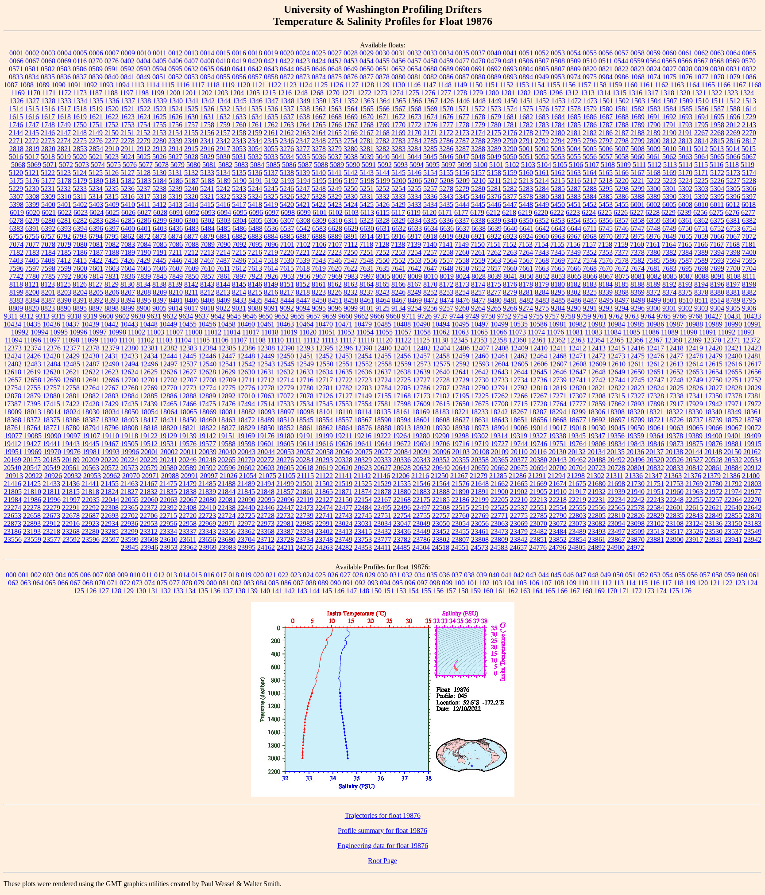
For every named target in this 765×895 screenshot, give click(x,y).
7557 (446, 260)
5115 (701, 164)
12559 (402, 364)
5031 (239, 156)
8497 (622, 300)
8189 (653, 284)
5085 (273, 164)
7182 (16, 252)
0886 (446, 77)
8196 (717, 284)
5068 (18, 164)
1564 (351, 109)
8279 (510, 292)
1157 (584, 85)
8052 (542, 276)
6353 (558, 220)
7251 (366, 252)
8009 (415, 276)
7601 (96, 268)
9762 (616, 316)
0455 (382, 61)
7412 (64, 260)
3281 (366, 148)
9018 (207, 308)
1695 (717, 117)
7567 (526, 260)
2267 (701, 132)
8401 (176, 300)
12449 (265, 356)
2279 (143, 140)
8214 (239, 292)
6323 (366, 220)
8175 (494, 284)
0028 (351, 53)
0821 (606, 69)
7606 (160, 268)
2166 (351, 132)
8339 (606, 292)
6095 (240, 212)
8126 (80, 284)
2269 (733, 132)
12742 (597, 380)
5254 (398, 188)
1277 (444, 93)
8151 (287, 284)
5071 (50, 164)
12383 (188, 348)
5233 (80, 188)
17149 (363, 396)
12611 (636, 364)
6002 (653, 204)
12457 (421, 356)
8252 (430, 292)
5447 (510, 204)
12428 (51, 356)
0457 (414, 61)
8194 (701, 284)
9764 (648, 316)
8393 (112, 300)
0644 (287, 69)
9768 (695, 316)
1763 (287, 124)
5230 (32, 188)
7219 (271, 252)
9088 (255, 308)
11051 (327, 332)
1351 (335, 101)
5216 (574, 180)
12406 (461, 348)
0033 (430, 53)
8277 (494, 292)
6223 (573, 212)
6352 (542, 220)
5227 (733, 180)
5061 (653, 156)
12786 (421, 388)
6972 (621, 236)
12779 (285, 388)
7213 (207, 252)
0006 (96, 53)
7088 (192, 244)
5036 (319, 156)
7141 (446, 244)
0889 (494, 77)
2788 (478, 140)
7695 (685, 268)
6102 (335, 212)
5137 (271, 172)
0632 (191, 69)
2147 (64, 132)
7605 (144, 268)
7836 (128, 276)
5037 (335, 156)
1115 (167, 85)
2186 (606, 132)
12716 (304, 380)
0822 (621, 69)
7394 (717, 252)
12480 (733, 356)
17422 (71, 404)
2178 (526, 132)
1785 (574, 124)
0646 (319, 69)
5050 (510, 156)
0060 (669, 53)
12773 (188, 388)
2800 (653, 140)
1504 (654, 101)
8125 (64, 284)
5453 (606, 204)
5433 (414, 204)
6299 (160, 220)
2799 (637, 140)
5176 (32, 180)
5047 (462, 156)
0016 (239, 53)
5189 (223, 180)
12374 (32, 348)
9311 (11, 316)
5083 (241, 164)
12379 (110, 348)
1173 (80, 93)
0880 (398, 77)
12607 (558, 364)
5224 (685, 180)
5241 (207, 188)
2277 (111, 140)
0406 (175, 61)
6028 (160, 212)
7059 (701, 236)
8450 (319, 300)
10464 (304, 324)
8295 (558, 292)
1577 (558, 109)
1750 (80, 124)
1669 (351, 117)
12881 (71, 396)
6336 (446, 220)
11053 (346, 332)
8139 (175, 284)
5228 (749, 180)
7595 (749, 260)
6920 (462, 236)
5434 (430, 204)
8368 (621, 292)
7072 (749, 236)
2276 (96, 140)
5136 (255, 172)
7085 (160, 244)
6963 (558, 236)
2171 (430, 132)
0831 (733, 69)
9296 (637, 308)
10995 (59, 332)
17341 (694, 396)
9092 (287, 308)
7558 (462, 260)
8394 (128, 300)
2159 (255, 132)
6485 (223, 228)
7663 (542, 268)
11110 (275, 340)
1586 (701, 109)
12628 (207, 372)
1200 (173, 93)
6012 (733, 204)
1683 (542, 117)
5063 (685, 156)
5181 (112, 180)
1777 (446, 124)
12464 (538, 356)
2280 (159, 140)
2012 (733, 124)
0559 (637, 61)
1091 (74, 85)
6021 (49, 212)
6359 (653, 220)
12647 (577, 372)
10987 (675, 324)
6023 (80, 212)
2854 (96, 148)
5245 (271, 188)
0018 (255, 53)
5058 (621, 156)
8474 (447, 300)
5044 (414, 156)
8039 (494, 276)
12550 (324, 364)
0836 (64, 77)
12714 (285, 380)
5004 (574, 148)
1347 (271, 101)
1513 (749, 101)
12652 (675, 372)
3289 (494, 148)
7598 (48, 268)
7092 (239, 244)
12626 (168, 372)
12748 (675, 380)
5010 (669, 148)
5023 (111, 156)
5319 (175, 196)
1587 (717, 109)
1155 (553, 85)
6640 (510, 228)
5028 (191, 156)
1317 (651, 93)
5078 (162, 164)
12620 (51, 372)
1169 (18, 93)
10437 (71, 324)
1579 (590, 109)
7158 (605, 244)
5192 (271, 180)
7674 (637, 268)
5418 (255, 204)
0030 (382, 53)
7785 (48, 276)
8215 (255, 292)
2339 (175, 140)
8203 (64, 292)
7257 (430, 252)
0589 (96, 69)
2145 (32, 132)
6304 (239, 220)
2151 (127, 132)
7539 (303, 260)
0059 (653, 53)
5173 (733, 172)
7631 (366, 268)
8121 (32, 284)
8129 (111, 284)
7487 (223, 260)
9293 (606, 308)
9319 (90, 316)
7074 (16, 244)
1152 (507, 85)
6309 (319, 220)
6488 (255, 228)
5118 (732, 164)
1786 (590, 124)
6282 (80, 220)
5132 (191, 172)
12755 (32, 388)
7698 (701, 268)
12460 (480, 356)
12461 (499, 356)
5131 (175, 172)
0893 (510, 77)
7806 (80, 276)
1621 (96, 117)
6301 (192, 220)
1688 (621, 117)
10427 (713, 316)
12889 (207, 396)
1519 (96, 109)
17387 (12, 404)
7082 (112, 244)
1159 (615, 85)
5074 (98, 164)
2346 (287, 140)
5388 (637, 196)
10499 (499, 324)
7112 (351, 244)
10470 (324, 324)
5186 (176, 180)
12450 (285, 356)
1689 (637, 117)
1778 (462, 124)
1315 (619, 93)
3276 (287, 148)
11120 (384, 340)
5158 (494, 172)
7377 (621, 252)
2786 (446, 140)
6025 (112, 212)
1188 (111, 93)
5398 (16, 204)
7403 (16, 260)
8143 (207, 284)
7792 (64, 276)
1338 (144, 101)
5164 (590, 172)
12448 (246, 356)
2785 (430, 140)
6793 (80, 236)
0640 (223, 69)
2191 (685, 132)
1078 (717, 77)
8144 (223, 284)
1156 (569, 85)
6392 (48, 228)
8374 (669, 292)
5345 (462, 196)
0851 (159, 77)
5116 (716, 164)
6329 (398, 220)
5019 (64, 156)
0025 (319, 53)
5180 (96, 180)
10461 (265, 324)
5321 (207, 196)
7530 (287, 260)
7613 (255, 268)
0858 (271, 77)
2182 (590, 132)
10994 (39, 332)
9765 (664, 316)
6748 (653, 228)
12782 (343, 388)
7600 (80, 268)
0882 (430, 77)
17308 (597, 396)
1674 (430, 117)
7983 (351, 276)
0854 (207, 77)
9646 (250, 316)
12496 (149, 364)
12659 (52, 380)
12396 (344, 348)
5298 (621, 188)
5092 (385, 164)
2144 (16, 132)
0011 (159, 53)
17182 (441, 396)
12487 (91, 364)
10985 (636, 324)
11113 (329, 340)
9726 (424, 316)
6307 (287, 220)
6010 (701, 204)
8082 (654, 276)
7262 (494, 252)
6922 (494, 236)
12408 (500, 348)
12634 (324, 372)
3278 (319, 148)
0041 (510, 53)
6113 (367, 212)
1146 (414, 85)
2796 (590, 140)
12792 (519, 388)
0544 (621, 61)
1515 (32, 109)
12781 (324, 388)
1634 (255, 117)
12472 (597, 356)
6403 (160, 228)
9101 (366, 308)
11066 (498, 332)
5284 (542, 188)
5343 (446, 196)
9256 (430, 308)
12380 (130, 348)
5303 (701, 188)
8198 (749, 284)
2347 (303, 140)
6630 (367, 228)
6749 (669, 228)
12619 (32, 372)
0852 (175, 77)
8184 (606, 284)
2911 (128, 148)
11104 (182, 340)
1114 (152, 85)
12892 (227, 396)
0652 (398, 69)
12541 (227, 364)
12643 (499, 372)
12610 (617, 364)
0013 (191, 53)
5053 (558, 156)
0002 (32, 53)
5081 (209, 164)
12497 (169, 364)
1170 (33, 93)
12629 (227, 372)
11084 (612, 332)
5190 (239, 180)
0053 (558, 53)
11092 (726, 332)
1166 (723, 85)
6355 (590, 220)
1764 (303, 124)
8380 (717, 292)
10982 (577, 324)
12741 (577, 380)
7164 (669, 244)
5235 (111, 188)
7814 (96, 276)
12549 (305, 364)
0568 (717, 61)
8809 (16, 308)
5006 (606, 148)
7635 (382, 268)
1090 (58, 85)
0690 (462, 69)
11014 (231, 332)
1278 (460, 93)
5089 (337, 164)
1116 (182, 85)
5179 (80, 180)
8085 (670, 276)
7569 (558, 260)
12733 (499, 380)
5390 (669, 196)
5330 (351, 196)
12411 (558, 348)
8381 (733, 292)
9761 (600, 316)
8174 (478, 284)
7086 (176, 244)
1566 (382, 109)
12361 (537, 340)
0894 (526, 77)
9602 (122, 316)
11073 (517, 332)
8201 (48, 292)
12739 (558, 380)
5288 (590, 188)
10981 (558, 324)
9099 (351, 308)
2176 (510, 132)
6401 (144, 228)
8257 (478, 292)
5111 (639, 164)
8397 (160, 300)
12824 (655, 388)
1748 (48, 124)
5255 (414, 188)
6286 (144, 220)
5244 (255, 188)
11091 (707, 332)
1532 (223, 109)
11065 (479, 332)
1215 (269, 93)
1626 (175, 117)
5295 (606, 188)
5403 (96, 204)
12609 (597, 364)
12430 (90, 356)
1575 (526, 109)
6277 (748, 212)
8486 (574, 300)
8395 (144, 300)
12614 (694, 364)
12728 (441, 380)
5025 (143, 156)
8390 (64, 300)
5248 (319, 188)
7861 (223, 276)
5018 (48, 156)
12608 (578, 364)
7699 (717, 268)
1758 (207, 124)
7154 (541, 244)
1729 (749, 117)
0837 (80, 77)
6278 (16, 220)
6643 (558, 228)
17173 (421, 396)
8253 (446, 292)
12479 (713, 356)
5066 (733, 156)
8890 (64, 308)
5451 (574, 204)
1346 (255, 101)
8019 (447, 276)
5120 (16, 172)
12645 (538, 372)
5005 (590, 148)
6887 (303, 236)
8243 (382, 292)
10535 (519, 324)
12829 (752, 388)
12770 (168, 388)
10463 (285, 324)
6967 (574, 236)
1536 (271, 109)
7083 (128, 244)
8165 (382, 284)
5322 (223, 196)
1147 (429, 85)
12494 (130, 364)
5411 (144, 204)
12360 (517, 340)
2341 (207, 140)
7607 (176, 268)
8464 (383, 300)
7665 (558, 268)
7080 (80, 244)
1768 (366, 124)
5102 (512, 164)
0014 (207, 53)
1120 (243, 85)
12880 (51, 396)
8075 (622, 276)
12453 (343, 356)
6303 (223, 220)
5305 (733, 188)
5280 (478, 188)
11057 (403, 332)
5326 (287, 196)
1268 (316, 93)
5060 (637, 156)
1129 (383, 85)
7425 (111, 260)
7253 (398, 252)
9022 (223, 308)
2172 (446, 132)
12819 (558, 388)
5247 (303, 188)
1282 (524, 93)
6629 (351, 228)
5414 (191, 204)
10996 (78, 332)
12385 (227, 348)
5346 (478, 196)
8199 (16, 292)
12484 (52, 364)
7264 (526, 252)
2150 (111, 132)
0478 (478, 61)
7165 (685, 244)
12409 (519, 348)
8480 (494, 300)
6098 (288, 212)
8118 (16, 284)
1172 (64, 93)
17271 (558, 396)
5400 (48, 204)
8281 (526, 292)
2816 (733, 140)
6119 (414, 212)
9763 (632, 316)
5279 (462, 188)
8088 (702, 276)
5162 (558, 172)
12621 (71, 372)
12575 (441, 364)
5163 (574, 172)
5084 (257, 164)
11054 (365, 332)
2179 (542, 132)
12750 (713, 380)
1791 (669, 124)
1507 (670, 101)
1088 (26, 85)
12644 (519, 372)
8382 (749, 292)
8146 (255, 284)
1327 (32, 101)
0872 (287, 77)
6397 (112, 228)
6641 (526, 228)
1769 (382, 124)
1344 (223, 101)
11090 (688, 332)
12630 (246, 372)
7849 (176, 276)
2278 (127, 140)
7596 (16, 268)
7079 (64, 244)
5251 (366, 188)
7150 (478, 244)
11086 (650, 332)
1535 (255, 109)
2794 (558, 140)
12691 (91, 380)
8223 (319, 292)
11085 (631, 332)
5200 (399, 180)
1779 (478, 124)
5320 (191, 196)
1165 (708, 85)
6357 (621, 220)
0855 (223, 77)
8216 (271, 292)
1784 (558, 124)
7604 (128, 268)
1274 (396, 93)
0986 (621, 77)
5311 (80, 196)
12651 (655, 372)
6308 (303, 220)
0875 (335, 77)
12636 (363, 372)
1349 (303, 101)
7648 (446, 268)
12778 (265, 388)
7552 (398, 260)
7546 (335, 260)
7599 (64, 268)
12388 (266, 348)
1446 (463, 101)
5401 (64, 204)
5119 (747, 164)
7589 (701, 260)
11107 (238, 340)
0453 (351, 61)
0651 (382, 69)
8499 (654, 300)
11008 (193, 332)
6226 (621, 212)
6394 (80, 228)
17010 (246, 396)
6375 (717, 220)
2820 (48, 148)
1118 (213, 85)
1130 (398, 85)
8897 (96, 308)
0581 (32, 69)
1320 (683, 93)
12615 (713, 364)
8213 (223, 292)
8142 (191, 284)
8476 (463, 300)
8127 (96, 284)
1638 (303, 117)
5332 (382, 196)
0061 (685, 53)
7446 (175, 260)
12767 (110, 388)
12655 (733, 372)
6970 (606, 236)
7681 (653, 268)
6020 (33, 212)
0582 (48, 69)
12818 (538, 388)
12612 (655, 364)
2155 (191, 132)
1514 (16, 109)
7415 (80, 260)
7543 (319, 260)
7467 (207, 260)
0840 (111, 77)
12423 (752, 348)
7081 (96, 244)
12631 (265, 372)
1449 (494, 101)
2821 (64, 148)
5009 (653, 148)
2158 (239, 132)
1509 (686, 101)
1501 (606, 101)
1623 (127, 117)
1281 (508, 93)
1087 (11, 85)
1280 (492, 93)
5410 (128, 204)
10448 (149, 324)
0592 (127, 69)
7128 (382, 244)
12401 (402, 348)
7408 (48, 260)
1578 (574, 109)
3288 (478, 148)
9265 (494, 308)
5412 (159, 204)
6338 (478, 220)
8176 (510, 284)
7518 (271, 260)
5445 (478, 204)
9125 (382, 308)
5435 (446, 204)
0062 (701, 53)
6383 (16, 228)
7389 (701, 252)
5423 (335, 204)
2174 (478, 132)
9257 (446, 308)
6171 (445, 212)
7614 (271, 268)
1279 (476, 93)
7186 (80, 252)
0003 (48, 53)
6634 (431, 228)
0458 (430, 61)
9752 (504, 316)
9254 (414, 308)
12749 (694, 380)
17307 (577, 396)
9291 (590, 308)
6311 (351, 220)
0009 (128, 53)
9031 (239, 308)
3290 (510, 148)
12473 (616, 356)
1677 (462, 117)
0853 (191, 77)
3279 (335, 148)
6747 (637, 228)
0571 (16, 69)
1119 (228, 85)
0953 (558, 77)
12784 (382, 388)
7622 (351, 268)
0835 (48, 77)
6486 (239, 228)
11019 (289, 332)
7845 (160, 276)
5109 (624, 164)
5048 (478, 156)
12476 (655, 356)
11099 (89, 340)
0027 (335, 53)
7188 (112, 252)
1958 (717, 124)
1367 (431, 101)
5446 (494, 204)
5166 (621, 172)
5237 (143, 188)
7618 (303, 268)
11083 (593, 332)
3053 (239, 148)
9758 (568, 316)
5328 (319, 196)
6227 (637, 212)
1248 (301, 93)
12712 (265, 380)
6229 (668, 212)
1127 (352, 85)
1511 (717, 101)
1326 (16, 101)
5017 (32, 156)
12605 (519, 364)
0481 (510, 61)
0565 (669, 61)
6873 (159, 236)
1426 (447, 101)
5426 (382, 204)
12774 (207, 388)
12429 (71, 356)
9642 (218, 316)
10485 (382, 324)
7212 (191, 252)
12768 (129, 388)
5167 (637, 172)
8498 (638, 300)
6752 (717, 228)
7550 (382, 260)
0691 (478, 69)
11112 (311, 340)
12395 (324, 348)
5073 (82, 164)
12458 (441, 356)
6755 (16, 236)
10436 (51, 324)
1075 (669, 77)
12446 (207, 356)
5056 (590, 156)
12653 (694, 372)
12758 (71, 388)
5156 (462, 172)
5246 (287, 188)
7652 (478, 268)
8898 (111, 308)
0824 (653, 69)
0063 (717, 53)
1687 (606, 117)
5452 (590, 204)
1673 (414, 117)
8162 (335, 284)
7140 (430, 244)
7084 (144, 244)
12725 (402, 380)
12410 (539, 348)
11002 (136, 332)
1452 (542, 101)
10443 (129, 324)
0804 (526, 69)
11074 (536, 332)
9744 (456, 316)
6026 (128, 212)
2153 (159, 132)
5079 (177, 164)
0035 (462, 53)
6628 (335, 228)
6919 (446, 236)
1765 (319, 124)
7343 (542, 252)
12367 (654, 340)
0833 (16, 77)
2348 (319, 140)
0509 (574, 61)
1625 (159, 117)
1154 (538, 85)
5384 (590, 196)
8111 (749, 276)
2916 (207, 148)
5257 (430, 188)
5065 (717, 156)
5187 (192, 180)
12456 (402, 356)
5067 (749, 156)
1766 (335, 124)
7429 (143, 260)
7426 (127, 260)
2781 (366, 140)
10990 (733, 324)
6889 (335, 236)
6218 (509, 212)
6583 (319, 228)
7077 (32, 244)
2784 (414, 140)
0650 (366, 69)
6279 (32, 220)
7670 (606, 268)
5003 (558, 148)
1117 (198, 85)
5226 (717, 180)
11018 (269, 332)
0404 (143, 61)
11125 (421, 340)
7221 (303, 252)
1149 (460, 85)
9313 (42, 316)
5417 (239, 204)
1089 (42, 85)
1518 (80, 109)
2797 (606, 140)
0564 (653, 61)
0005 (80, 53)
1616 (32, 117)
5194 (303, 180)
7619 (319, 268)
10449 (168, 324)
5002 (542, 148)
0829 (701, 69)
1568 (414, 109)
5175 (16, 180)
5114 (685, 164)
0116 (80, 61)
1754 (143, 124)
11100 (108, 340)
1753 (127, 124)
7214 (223, 252)
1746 (16, 124)
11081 (574, 332)
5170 (685, 172)
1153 (522, 85)
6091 (176, 212)
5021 (96, 156)
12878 (12, 396)
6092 (192, 212)
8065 (574, 276)
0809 (574, 69)
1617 (48, 117)
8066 (590, 276)
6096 (256, 212)
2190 (669, 132)
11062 (441, 332)
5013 (717, 148)
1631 (207, 117)
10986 (655, 324)
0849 (143, 77)
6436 (176, 228)
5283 (526, 188)
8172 (446, 284)
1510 (702, 101)
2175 (494, 132)
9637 (202, 316)
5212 (510, 180)
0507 (542, 61)
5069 (34, 164)
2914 (175, 148)
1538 (303, 109)
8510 (686, 300)
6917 (414, 236)
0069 (64, 61)
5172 (717, 172)
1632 (223, 117)
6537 (287, 228)
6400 (128, 228)
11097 (51, 340)
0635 (207, 69)
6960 (542, 236)
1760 (239, 124)
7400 (749, 252)
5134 (223, 172)
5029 (207, 156)
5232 (64, 188)
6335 (430, 220)
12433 (129, 356)
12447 (227, 356)
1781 (510, 124)
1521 (127, 109)
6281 (64, 220)
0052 (542, 53)
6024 (96, 212)
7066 (717, 236)
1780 (494, 124)
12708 (207, 380)
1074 (653, 77)
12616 (733, 364)
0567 (701, 61)
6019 (17, 212)
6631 (383, 228)
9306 (749, 308)
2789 (494, 140)
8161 (319, 284)
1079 (733, 77)
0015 (223, 53)
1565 (366, 109)
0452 (335, 61)
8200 (32, 292)
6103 (351, 212)
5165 (606, 172)
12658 (32, 380)
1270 (332, 93)
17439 (149, 404)
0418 (223, 61)
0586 (80, 69)
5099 (464, 164)
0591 (111, 69)
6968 (590, 236)
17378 (733, 396)
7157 (589, 244)
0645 (303, 69)
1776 (430, 124)
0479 (494, 61)
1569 (430, 109)
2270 (749, 132)
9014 (175, 308)
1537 (287, 109)
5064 (701, 156)
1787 (606, 124)
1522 (143, 109)
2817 (749, 140)
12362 (556, 340)
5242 (223, 188)
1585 (685, 109)
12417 (655, 348)
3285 (430, 148)
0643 (271, 69)
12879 (32, 396)
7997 (367, 276)
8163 (351, 284)
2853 (80, 148)
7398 (733, 252)
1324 (747, 93)
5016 (16, 156)
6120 (429, 212)
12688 (71, 380)
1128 (367, 85)
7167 (717, 244)
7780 (32, 276)
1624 (143, 117)
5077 (146, 164)
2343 (239, 140)
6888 (319, 236)
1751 (96, 124)
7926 (271, 276)
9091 (271, 308)
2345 (271, 140)
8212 (207, 292)
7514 (255, 260)
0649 (351, 69)
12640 (441, 372)
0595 (175, 69)
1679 (494, 117)
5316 (127, 196)
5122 (48, 172)
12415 (616, 348)
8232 (351, 292)
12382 (169, 348)
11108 (257, 340)
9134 (398, 308)
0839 (96, 77)
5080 (193, 164)
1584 (669, 109)
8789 (733, 300)
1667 (319, 117)
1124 (305, 85)
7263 (510, 252)
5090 (353, 164)
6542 (303, 228)
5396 (733, 196)
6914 (366, 236)
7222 (319, 252)
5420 (287, 204)
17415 (51, 404)
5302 (685, 188)
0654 (414, 69)
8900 (143, 308)
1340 (176, 101)
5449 (542, 204)
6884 (271, 236)
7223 (335, 252)
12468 (558, 356)
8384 (32, 300)
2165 (335, 132)
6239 (684, 212)
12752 (752, 380)
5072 (66, 164)
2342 (223, 140)
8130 (127, 284)
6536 (271, 228)
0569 (733, 61)
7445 (159, 260)
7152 (509, 244)
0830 (717, 69)
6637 (463, 228)
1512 (733, 101)
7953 (287, 276)
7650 (462, 268)
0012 (175, 53)
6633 (415, 228)
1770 (398, 124)
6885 (287, 236)
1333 (64, 101)
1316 (635, 93)
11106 (220, 340)
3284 (414, 148)
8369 (637, 292)
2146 (48, 132)
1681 (510, 117)
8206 (112, 292)
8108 (733, 276)
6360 (669, 220)
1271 (348, 93)
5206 (415, 180)
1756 (175, 124)
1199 (157, 93)
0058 (637, 53)
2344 (255, 140)
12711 (246, 380)
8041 (510, 276)
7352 (590, 252)
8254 (462, 292)
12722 (343, 380)
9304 (717, 308)
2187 (621, 132)
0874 (319, 77)
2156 (207, 132)
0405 (159, 61)
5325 (271, 196)
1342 (208, 101)
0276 (111, 61)
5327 (303, 196)
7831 (112, 276)
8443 (271, 300)
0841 (127, 77)
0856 (239, 77)
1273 (380, 93)
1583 (653, 109)
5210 (478, 180)
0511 (605, 61)
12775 (227, 388)
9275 (542, 308)
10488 (402, 324)
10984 (616, 324)
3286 (446, 148)
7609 (192, 268)
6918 (430, 236)
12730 (480, 380)
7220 (287, 252)
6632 (399, 228)
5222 (653, 180)
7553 (414, 260)
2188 (637, 132)
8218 (303, 292)
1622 (111, 117)
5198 (367, 180)
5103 (528, 164)
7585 (653, 260)
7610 (208, 268)
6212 (493, 212)
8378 (701, 292)
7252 (382, 252)
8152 (303, 284)
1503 (638, 101)
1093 (106, 85)
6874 (175, 236)
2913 (159, 148)
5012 (701, 148)
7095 (255, 244)
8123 (48, 284)
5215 (558, 180)
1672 (398, 117)
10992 (20, 332)
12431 (110, 356)
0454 (366, 61)
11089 (669, 332)
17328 (655, 396)
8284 (542, 292)
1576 (542, 109)
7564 (510, 260)
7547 (351, 260)
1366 (415, 101)
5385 (606, 196)
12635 (343, 372)
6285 (128, 220)
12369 (693, 340)
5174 (749, 172)
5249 (335, 188)
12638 (402, 372)
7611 (223, 268)
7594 (733, 260)
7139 (414, 244)
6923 (510, 236)
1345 (239, 101)
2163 (303, 132)
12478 (694, 356)
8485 (558, 300)
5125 (96, 172)
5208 (447, 180)
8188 (637, 284)
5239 (175, 188)
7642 (414, 268)
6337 (462, 220)
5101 (496, 164)
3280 (351, 148)
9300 (653, 308)
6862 (127, 236)
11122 (402, 340)
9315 (58, 316)
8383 (16, 300)
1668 (335, 117)
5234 (96, 188)
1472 (574, 101)
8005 (383, 276)
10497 (480, 324)
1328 (48, 101)
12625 (149, 372)
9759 (584, 316)
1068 (637, 77)
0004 (64, 53)
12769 (149, 388)
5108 (608, 164)
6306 (271, 220)
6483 (192, 228)
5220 (621, 180)
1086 (749, 77)
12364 (595, 340)
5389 (653, 196)
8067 (606, 276)
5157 (478, 172)
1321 (699, 93)
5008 (637, 148)
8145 (239, 284)
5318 (159, 196)
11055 (384, 332)
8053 (558, 276)
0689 (446, 69)
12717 (324, 380)
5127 (127, 172)
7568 (542, 260)
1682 (526, 117)
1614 (749, 109)
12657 (13, 380)
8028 (478, 276)
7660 (510, 268)
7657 (494, 268)
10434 (12, 324)
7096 (271, 244)
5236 (127, 188)
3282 (382, 148)
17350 (713, 396)
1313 (587, 93)
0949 (542, 77)
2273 (48, 140)
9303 (701, 308)
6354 (574, 220)
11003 (155, 332)
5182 (128, 180)
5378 (526, 196)
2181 (574, 132)
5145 (398, 172)
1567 (398, 109)
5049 (494, 156)
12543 (266, 364)
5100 (480, 164)
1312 (571, 93)
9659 (329, 316)
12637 (382, 372)
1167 (739, 85)
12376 (52, 348)
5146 (414, 172)
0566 (685, 61)
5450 (558, 204)
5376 (494, 196)
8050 (526, 276)
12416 (636, 348)
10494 (441, 324)
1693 (685, 117)
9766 (679, 316)
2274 (64, 140)
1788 (621, 124)
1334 (80, 101)
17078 (304, 396)
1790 (653, 124)
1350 (319, 101)
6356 (606, 220)
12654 (713, 372)
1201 (189, 93)
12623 (110, 372)
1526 (207, 109)
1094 (122, 85)
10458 (227, 324)
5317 (143, 196)
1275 (412, 93)
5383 (574, 196)
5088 (321, 164)
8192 (669, 284)
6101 (320, 212)
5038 (351, 156)
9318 (74, 316)
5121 (32, 172)
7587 (685, 260)
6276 (732, 212)
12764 (90, 388)
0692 (494, 69)
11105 (201, 340)
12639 (421, 372)
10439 (90, 324)
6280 (48, 220)
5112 (654, 164)
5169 (669, 172)
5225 (701, 180)
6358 (637, 220)
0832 (749, 69)
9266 (510, 308)
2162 (287, 132)
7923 (255, 276)
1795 (701, 124)
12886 (168, 396)
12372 (751, 340)
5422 (319, 204)
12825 (675, 388)
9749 (472, 316)
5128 (143, 172)
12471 (577, 356)
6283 (96, 220)
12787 (441, 388)
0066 (16, 61)
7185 (64, 252)
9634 (186, 316)
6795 (111, 236)
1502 (622, 101)
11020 (308, 332)
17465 (168, 404)
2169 (398, 132)
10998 (117, 332)
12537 (188, 364)
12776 (246, 388)
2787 (462, 140)
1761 (255, 124)
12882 (90, 396)
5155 (446, 172)
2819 (32, 148)
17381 (752, 396)
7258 (446, 252)
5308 (32, 196)
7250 (351, 252)
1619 (80, 117)
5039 (366, 156)
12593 (480, 364)
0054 (574, 53)
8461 (367, 300)
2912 (143, 148)
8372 (653, 292)
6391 (32, 228)
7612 (239, 268)
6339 (494, 220)
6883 (255, 236)
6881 (223, 236)
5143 (366, 172)
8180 (558, 284)
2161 (271, 132)
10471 (343, 324)
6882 (239, 236)
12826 (694, 388)
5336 (430, 196)
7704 (749, 268)
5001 (526, 148)
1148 (445, 85)
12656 (752, 372)
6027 (144, 212)
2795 (574, 140)
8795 (749, 300)
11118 (366, 340)
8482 (526, 300)
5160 (526, 172)
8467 (399, 300)
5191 (255, 180)
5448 (526, 204)
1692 (669, 117)
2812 (669, 140)
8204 (80, 292)
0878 (382, 77)
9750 (488, 316)
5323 (239, 196)
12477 (675, 356)
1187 (95, 93)
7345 (558, 252)
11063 (460, 332)
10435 (32, 324)
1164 (692, 85)
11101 (127, 340)
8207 (128, 292)
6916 (398, 236)
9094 (303, 308)
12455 (382, 356)
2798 (621, 140)
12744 (616, 380)
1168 (754, 85)
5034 (287, 156)
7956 (303, 276)
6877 (191, 236)
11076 (555, 332)
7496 (239, 260)
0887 (462, 77)
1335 (96, 101)
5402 (80, 204)
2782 (382, 140)
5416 (223, 204)
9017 (191, 308)
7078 (48, 244)
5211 (494, 180)
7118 (366, 244)
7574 (590, 260)
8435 (255, 300)
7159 (621, 244)
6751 (701, 228)
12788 (460, 388)
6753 (733, 228)
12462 (519, 356)
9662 (361, 316)
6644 (574, 228)
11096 (32, 340)
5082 (225, 164)
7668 (590, 268)
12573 (422, 364)
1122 (274, 85)
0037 (478, 53)
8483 (542, 300)
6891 (351, 236)
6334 (414, 220)
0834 (32, 77)
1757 (191, 124)
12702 (169, 380)
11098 (70, 340)
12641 (460, 372)
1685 (574, 117)
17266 (519, 396)
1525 (191, 109)
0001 (16, 53)
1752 (111, 124)
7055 (685, 236)
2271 (16, 140)
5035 (303, 156)
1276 (428, 93)
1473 (590, 101)
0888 (478, 77)
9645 (234, 316)
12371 (732, 340)
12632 (285, 372)
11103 (164, 340)
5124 (80, 172)
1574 (510, 109)
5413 (175, 204)
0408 (207, 61)
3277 (303, 148)
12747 (655, 380)
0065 (749, 53)
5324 (255, 196)
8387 (48, 300)
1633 (239, 117)
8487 (590, 300)
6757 (48, 236)
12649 (616, 372)
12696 (110, 380)
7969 (335, 276)
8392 (96, 300)
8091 (718, 276)
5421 (303, 204)
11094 (13, 340)
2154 (175, 132)
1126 (336, 85)
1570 (446, 109)
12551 (344, 364)
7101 (287, 244)
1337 (128, 101)
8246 (398, 292)
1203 (221, 93)
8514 (717, 300)
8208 (144, 292)
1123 (290, 85)
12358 (498, 340)
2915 (191, 148)
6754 (749, 228)
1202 (205, 93)
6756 (32, 236)
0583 (64, 69)
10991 (752, 324)
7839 (144, 276)
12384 (207, 348)
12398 (363, 348)
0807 (558, 69)
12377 (71, 348)
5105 (560, 164)
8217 (287, 292)
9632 (170, 316)
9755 (536, 316)
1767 (351, 124)
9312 (26, 316)
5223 (669, 180)
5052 (542, 156)
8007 (399, 276)
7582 (637, 260)
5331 (366, 196)
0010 (144, 53)
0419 (239, 61)
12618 (12, 372)
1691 (653, 117)
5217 (590, 180)
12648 (597, 372)
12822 (616, 388)
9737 (440, 316)
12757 (51, 388)
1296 (556, 93)
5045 (430, 156)
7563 (494, 260)
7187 (96, 252)
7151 (494, 244)
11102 (145, 340)
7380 (653, 252)
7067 (733, 236)
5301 (669, 188)
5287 (574, 188)
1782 (526, 124)
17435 (129, 404)
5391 (685, 196)
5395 (717, 196)
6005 (669, 204)
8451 (335, 300)
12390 (285, 348)
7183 (32, 252)
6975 (637, 236)
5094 (417, 164)
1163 (677, 85)
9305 (733, 308)
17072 (285, 396)
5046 (446, 156)
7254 (414, 252)
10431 (733, 316)
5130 (159, 172)
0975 (590, 77)
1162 (661, 85)
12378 (91, 348)
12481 (752, 356)
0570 (749, 61)
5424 (351, 204)
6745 (606, 228)
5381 (558, 196)
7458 (191, 260)
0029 (366, 53)
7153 (525, 244)
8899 (127, 308)
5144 (382, 172)
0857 (255, 77)
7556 (430, 260)
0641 (239, 69)
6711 (590, 228)
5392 (701, 196)
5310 (64, 196)
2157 (223, 132)
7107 (335, 244)
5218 (606, 180)
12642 (480, 372)
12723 (363, 380)
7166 (701, 244)
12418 (675, 348)
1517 (64, 109)
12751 (733, 380)
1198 (142, 93)
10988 (694, 324)
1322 (715, 93)
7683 (669, 268)
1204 (237, 93)
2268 (717, 132)
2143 (749, 124)
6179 (477, 212)
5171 (701, 172)
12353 (478, 340)
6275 (716, 212)
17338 (675, 396)
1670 (366, 117)
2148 (80, 132)
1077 (701, 77)
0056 (606, 53)
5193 (287, 180)
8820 (32, 308)
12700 (130, 380)
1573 (494, 109)
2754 (351, 140)
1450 (510, 101)
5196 (335, 180)
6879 (207, 236)
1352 (351, 101)
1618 (64, 117)
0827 (669, 69)
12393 (305, 348)
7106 (319, 244)
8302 (574, 292)
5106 (576, 164)
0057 (621, 53)
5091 (369, 164)
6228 (652, 212)
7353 (606, 252)
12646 (558, 372)
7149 (462, 244)
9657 (313, 316)
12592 (461, 364)
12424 (12, 356)
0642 (255, 69)
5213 (526, 180)
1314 (603, 93)
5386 (621, 196)
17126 (324, 396)
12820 (577, 388)
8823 (48, 308)
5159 (510, 172)
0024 (303, 53)
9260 (462, 308)
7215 (239, 252)
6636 (447, 228)
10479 (363, 324)
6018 (749, 204)
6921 (478, 236)
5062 (669, 156)
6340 (510, 220)
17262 (499, 396)
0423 (303, 61)
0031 (398, 53)
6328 (382, 220)
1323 (731, 93)
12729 (460, 380)
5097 (448, 164)
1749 (64, 124)
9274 (526, 308)
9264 (478, 308)
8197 (733, 284)
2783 (398, 140)
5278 (446, 188)
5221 (637, 180)
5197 (351, 180)
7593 (717, 260)
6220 (541, 212)
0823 (637, 69)
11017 (250, 332)
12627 (188, 372)
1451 (526, 101)
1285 (540, 93)
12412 (577, 348)
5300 (653, 188)
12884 (129, 396)
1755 (159, 124)
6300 (176, 220)
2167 (366, 132)
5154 (430, 172)
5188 (208, 180)
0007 (112, 53)
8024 (463, 276)
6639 (494, 228)
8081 (638, 276)
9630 (138, 316)
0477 (462, 61)
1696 (733, 117)
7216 (255, 252)
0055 (590, 53)
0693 (510, 69)
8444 (287, 300)
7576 (606, 260)
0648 (335, 69)
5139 (303, 172)
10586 (538, 324)
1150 (476, 85)
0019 (271, 53)
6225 (605, 212)
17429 (110, 404)
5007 (621, 148)
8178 (526, 284)
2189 (653, 132)
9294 (621, 308)
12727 (421, 380)
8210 (176, 292)
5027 (175, 156)
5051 (526, 156)
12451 (304, 356)
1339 (160, 101)
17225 (480, 396)
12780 (304, 388)
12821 (597, 388)
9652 (281, 316)
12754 (12, 388)
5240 (191, 188)
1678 (478, 117)
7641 (398, 268)
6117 (398, 212)
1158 (600, 85)
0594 (159, 69)
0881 (414, 77)
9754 (520, 316)
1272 (364, 93)
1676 (446, 117)
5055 (574, 156)
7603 (112, 268)
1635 (271, 117)
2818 (16, 148)
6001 (637, 204)
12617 (752, 364)
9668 (393, 316)
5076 (130, 164)
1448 (478, 101)
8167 (414, 284)
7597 (32, 268)
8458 (351, 300)
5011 (685, 148)
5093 (401, 164)
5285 (558, 188)
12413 (597, 348)
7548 (366, 260)
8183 (590, 284)
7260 (462, 252)
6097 (272, 212)
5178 (64, 180)
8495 (606, 300)
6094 (224, 212)
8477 (478, 300)
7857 (208, 276)
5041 (398, 156)
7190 (144, 252)
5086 (289, 164)
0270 (96, 61)
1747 (32, 124)
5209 (463, 180)
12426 (32, 356)
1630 (191, 117)
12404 (441, 348)
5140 (319, 172)
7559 (478, 260)
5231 (48, 188)
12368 (673, 340)
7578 (621, 260)
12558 (383, 364)
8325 (590, 292)
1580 (606, 109)
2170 (414, 132)
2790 (510, 140)
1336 (112, 101)
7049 (669, 236)
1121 (259, 85)
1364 (383, 101)
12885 (149, 396)
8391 (80, 300)
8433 (239, 300)
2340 (191, 140)
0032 (414, 53)
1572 (478, 109)
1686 (590, 117)
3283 (398, 148)
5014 (733, 148)
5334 (414, 196)
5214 (542, 180)
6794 (96, 236)
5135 (239, 172)
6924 (526, 236)
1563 (335, 109)
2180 (558, 132)
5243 (239, 188)
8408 (208, 300)
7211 (175, 252)
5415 (207, 204)
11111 (293, 340)
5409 (112, 204)
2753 (335, 140)
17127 (343, 396)
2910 (112, 148)
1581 (621, 109)
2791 (526, 140)
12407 (480, 348)
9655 (297, 316)
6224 (589, 212)
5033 (271, 156)
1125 (321, 85)
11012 (212, 332)
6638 (478, 228)
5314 (96, 196)
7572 (574, 260)
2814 (701, 140)
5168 (653, 172)
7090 (223, 244)
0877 (366, 77)
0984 (606, 77)
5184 (160, 180)
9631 (154, 316)
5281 (494, 188)
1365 (399, 101)
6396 (96, 228)
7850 (192, 276)
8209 (160, 292)
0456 (398, 61)
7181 (749, 244)
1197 (126, 93)
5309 (48, 196)
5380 (542, 196)
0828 (685, 69)
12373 (13, 348)
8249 (414, 292)
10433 (752, 316)
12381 (149, 348)
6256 (700, 212)
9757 (552, 316)
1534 (239, 109)
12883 (110, 396)
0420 (255, 61)
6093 (208, 212)
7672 (621, 268)
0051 (526, 53)
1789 (637, 124)
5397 (749, 196)
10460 (246, 324)
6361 (685, 220)
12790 (480, 388)
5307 (16, 196)
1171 (49, 93)
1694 (701, 117)
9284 (558, 308)
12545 (285, 364)
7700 (733, 268)
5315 (111, 196)
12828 (733, 388)
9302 (685, 308)
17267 (538, 396)
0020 (287, 53)
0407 (191, 61)
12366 (634, 340)
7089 (208, 244)
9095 (319, 308)
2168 (382, 132)
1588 (733, 109)
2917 (223, 148)
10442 (110, 324)
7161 (653, 244)
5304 (717, 188)
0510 (590, 61)
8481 (510, 300)
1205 (253, 93)
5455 (621, 204)
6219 (525, 212)
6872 (143, 236)
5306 (749, 188)
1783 (542, 124)
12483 (32, 364)
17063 (265, 396)
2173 (462, 132)
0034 (446, 53)
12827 (713, 388)
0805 (542, 69)
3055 (271, 148)
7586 (669, 260)
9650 (266, 316)
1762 (271, 124)
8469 (415, 300)
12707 (188, 380)
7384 (685, 252)
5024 (127, 156)
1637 (287, 117)
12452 (324, 356)
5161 (542, 172)
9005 (159, 308)
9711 (409, 316)
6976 (653, 236)
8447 (303, 300)
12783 (363, 388)
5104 (544, 164)
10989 (713, 324)
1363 (367, 101)
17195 (460, 396)
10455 (188, 324)
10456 (207, 324)
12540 (207, 364)
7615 (287, 268)
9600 (106, 316)
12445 (188, 356)
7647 (430, 268)
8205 (96, 292)
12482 (13, 364)
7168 (733, 244)
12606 (539, 364)
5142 (351, 172)
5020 (80, 156)
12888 (188, 396)
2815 (717, 140)
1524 (175, 109)
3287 (462, 148)
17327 (636, 396)
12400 (383, 348)
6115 (383, 212)
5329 (335, 196)
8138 (159, 284)
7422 (96, 260)
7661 (526, 268)
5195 (319, 180)
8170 (430, 284)
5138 (287, 172)
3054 (255, 148)
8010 (431, 276)
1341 (192, 101)
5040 (382, 156)
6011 (717, 204)
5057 (606, 156)
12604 (500, 364)
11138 (440, 340)
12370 (712, 340)
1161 (646, 85)
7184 (48, 252)
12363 (576, 340)
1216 (285, 93)
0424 (319, 61)
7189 (128, 252)
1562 (319, 109)
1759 (223, 124)
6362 (701, 220)
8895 (80, 308)
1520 (111, 109)
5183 (144, 180)
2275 (80, 140)
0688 (430, 69)
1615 (16, 117)
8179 (542, 284)
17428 (90, 404)
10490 (421, 324)
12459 (460, 356)
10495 (460, 324)
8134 (143, 284)
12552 (363, 364)
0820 (590, 69)
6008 (685, 204)
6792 (64, 236)
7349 (574, 252)
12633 (304, 372)
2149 (96, 132)
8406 (192, 300)
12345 (459, 340)
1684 (558, 117)
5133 (207, 172)
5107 (592, 164)
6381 (733, 220)
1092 (90, 85)
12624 (129, 372)
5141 (335, 172)
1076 (685, 77)
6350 (526, 220)
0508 (558, 61)
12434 (149, 356)
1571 (462, 109)
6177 (461, 212)
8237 (366, 292)
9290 (574, 308)
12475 (636, 356)
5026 (159, 156)
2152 (143, 132)
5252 (382, 188)
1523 (159, 109)
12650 (636, 372)
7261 (478, 252)
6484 (208, 228)
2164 (319, 132)
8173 (462, 284)
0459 (446, 61)
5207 (431, 180)
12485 (71, 364)
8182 (574, 284)
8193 (685, 284)
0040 (494, 53)
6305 (255, 220)
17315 (616, 396)
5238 (159, 188)
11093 (745, 332)
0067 (32, 61)
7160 (637, 244)
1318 (667, 93)
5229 (16, 188)
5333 (398, 196)
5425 (366, 204)
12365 (615, 340)
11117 (348, 340)
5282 (510, 188)
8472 (431, 300)
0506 (526, 61)
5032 (255, 156)
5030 (223, 156)
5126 (111, 172)
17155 (382, 396)
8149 (271, 284)
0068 (48, 61)
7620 (335, 268)
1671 (382, 117)
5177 (48, 180)
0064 (733, 53)
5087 (305, 164)
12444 (168, 356)
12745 (636, 380)
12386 (246, 348)
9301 (669, 308)
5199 (383, 180)
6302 (208, 220)
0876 (351, 77)
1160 (631, 85)
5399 (32, 204)
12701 (149, 380)
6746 (621, 228)
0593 (143, 69)
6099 (304, 212)
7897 (239, 276)
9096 (335, 308)
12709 (227, 380)
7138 (398, 244)
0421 (271, 61)
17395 (32, 404)
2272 (32, 140)
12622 (90, 372)
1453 (558, 101)
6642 (542, 228)
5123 (64, 172)
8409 (223, 300)
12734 (519, 380)
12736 (538, 380)
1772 (414, 124)
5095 (432, 164)
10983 (597, 324)
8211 (191, 292)
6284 (112, 220)
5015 (749, 148)
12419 (694, 348)
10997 (98, 332)
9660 (345, 316)
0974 (574, 77)
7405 (32, 260)
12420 (713, 348)
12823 (636, 388)
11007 (174, 332)
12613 (675, 364)
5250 (351, 188)
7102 (303, 244)
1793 (685, 124)
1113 (137, 85)
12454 (363, 356)
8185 (621, 284)
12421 (733, 348)
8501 (670, 300)
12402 (422, 348)
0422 (287, 61)
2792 (542, 140)
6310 (335, 220)
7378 (637, 252)
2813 (685, 140)
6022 (65, 212)
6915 (382, 236)
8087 (686, 276)
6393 (64, 228)
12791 (499, 388)
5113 (670, 164)
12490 (110, 364)
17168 (402, 396)
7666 (574, 268)
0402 (127, 61)
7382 (669, 252)
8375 (685, 292)
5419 (271, 204)
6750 (685, 228)
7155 (557, 244)
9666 (377, 316)
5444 (462, 204)
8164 (366, 284)
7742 (16, 276)
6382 (749, 220)
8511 (701, 300)
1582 (637, 109)
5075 (114, 164)
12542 (246, 364)
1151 (491, 85)
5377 (510, 196)
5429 (398, 204)
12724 (382, 380)
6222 (557, 212)
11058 (422, 332)
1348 (287, 101)
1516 (48, 109)
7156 (573, 244)
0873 (303, 77)
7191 (160, 252)
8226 (335, 292)
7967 (319, 276)
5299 (637, 188)
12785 (402, 388)
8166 (398, 284)
